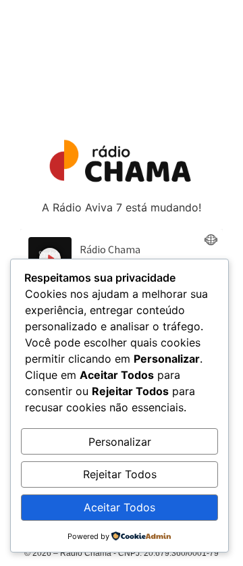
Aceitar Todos (119, 507)
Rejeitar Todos (120, 474)
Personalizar (119, 441)
